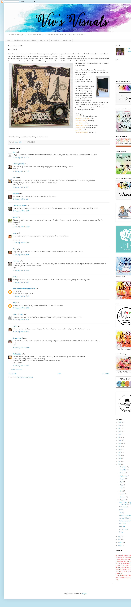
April (121, 491)
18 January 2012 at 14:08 (21, 365)
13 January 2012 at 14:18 (21, 255)
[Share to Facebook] (32, 142)
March (122, 494)
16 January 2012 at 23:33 (21, 348)
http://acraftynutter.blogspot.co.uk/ (24, 289)
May (121, 488)
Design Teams (43, 40)
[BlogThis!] (29, 142)
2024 (120, 428)
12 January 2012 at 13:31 (20, 158)
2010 (119, 540)
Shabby (121, 513)
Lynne (15, 326)
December (123, 467)
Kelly (14, 303)
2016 (119, 452)
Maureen (16, 194)
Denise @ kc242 (18, 338)
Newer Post (12, 374)
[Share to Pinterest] (34, 142)
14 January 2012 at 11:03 (20, 282)
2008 (120, 546)
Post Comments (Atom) (25, 377)
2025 (120, 425)
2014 (119, 458)
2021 (119, 437)
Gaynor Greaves (18, 314)
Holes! (121, 510)
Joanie (15, 277)
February (123, 497)
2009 (120, 543)
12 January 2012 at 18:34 (21, 199)
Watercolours (123, 507)
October (122, 473)
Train (121, 532)
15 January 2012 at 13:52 (21, 308)
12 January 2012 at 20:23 (21, 211)
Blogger (84, 594)
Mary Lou (16, 261)
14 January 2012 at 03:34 (21, 270)
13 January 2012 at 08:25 (21, 243)
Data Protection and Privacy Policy (25, 40)
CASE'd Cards (66, 40)
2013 (119, 461)
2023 (120, 431)
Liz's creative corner (19, 206)
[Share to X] (30, 142)
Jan (14, 152)
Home (8, 40)
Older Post (105, 374)
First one (122, 526)
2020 (120, 440)
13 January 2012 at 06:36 (21, 227)
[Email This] (27, 142)
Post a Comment (16, 370)
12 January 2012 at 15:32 (21, 171)
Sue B (15, 178)
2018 (119, 446)
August (122, 479)
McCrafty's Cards (18, 164)
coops (14, 233)
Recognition (55, 40)
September (123, 476)
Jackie (15, 217)
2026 (120, 422)
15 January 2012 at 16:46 (21, 332)
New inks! (122, 524)
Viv (129, 49)
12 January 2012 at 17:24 (21, 187)
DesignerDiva (17, 354)
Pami (14, 249)
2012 (119, 464)
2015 (119, 455)
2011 (119, 537)
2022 (120, 434)
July (121, 482)
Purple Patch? (123, 529)
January (123, 500)
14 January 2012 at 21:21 (20, 296)
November (123, 470)
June (121, 485)
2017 (119, 449)
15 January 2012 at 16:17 (20, 320)
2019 (119, 443)
